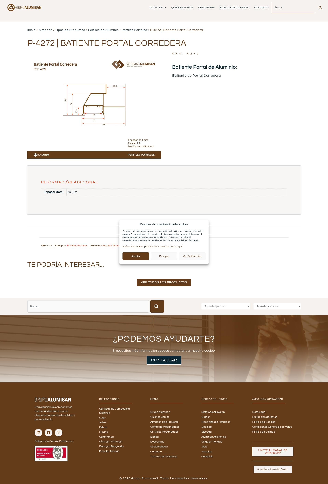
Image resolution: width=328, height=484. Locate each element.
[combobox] (293, 7)
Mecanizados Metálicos (215, 421)
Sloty (204, 446)
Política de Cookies (133, 246)
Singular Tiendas (211, 441)
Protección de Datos (264, 417)
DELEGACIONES (109, 399)
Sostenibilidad (159, 446)
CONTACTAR (164, 360)
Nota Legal (177, 246)
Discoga (206, 431)
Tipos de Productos (70, 30)
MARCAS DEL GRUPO (214, 399)
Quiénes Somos (182, 7)
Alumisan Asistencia (213, 436)
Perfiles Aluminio (112, 245)
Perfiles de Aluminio (103, 30)
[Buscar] (320, 7)
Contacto (261, 7)
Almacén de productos (164, 421)
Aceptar (135, 256)
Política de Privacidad (157, 246)
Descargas (206, 7)
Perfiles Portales (134, 30)
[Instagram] (58, 432)
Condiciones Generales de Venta (272, 426)
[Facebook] (48, 432)
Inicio (31, 30)
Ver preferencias (192, 256)
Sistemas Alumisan (213, 412)
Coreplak (207, 456)
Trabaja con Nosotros (163, 456)
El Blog (154, 436)
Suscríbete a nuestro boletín (272, 469)
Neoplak (206, 451)
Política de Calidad (263, 431)
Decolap (206, 426)
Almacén (156, 7)
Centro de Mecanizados (165, 426)
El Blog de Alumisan (234, 7)
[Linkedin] (38, 432)
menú (154, 399)
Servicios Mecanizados (164, 431)
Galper (205, 417)
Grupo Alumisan (160, 412)
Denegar (164, 256)
